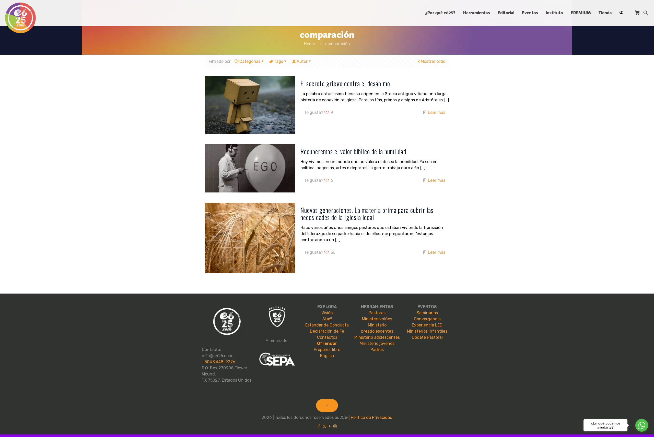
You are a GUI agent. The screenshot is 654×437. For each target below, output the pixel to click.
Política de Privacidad (371, 417)
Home (309, 43)
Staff (327, 319)
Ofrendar (327, 343)
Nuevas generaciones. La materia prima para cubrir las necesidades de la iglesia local (367, 213)
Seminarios (427, 312)
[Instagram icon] (335, 426)
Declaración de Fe (327, 331)
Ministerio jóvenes (377, 343)
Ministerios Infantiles (427, 331)
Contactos (327, 337)
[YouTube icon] (330, 426)
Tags (278, 61)
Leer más (436, 112)
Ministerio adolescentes (377, 337)
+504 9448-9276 (218, 361)
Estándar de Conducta (327, 325)
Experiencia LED (427, 325)
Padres (377, 349)
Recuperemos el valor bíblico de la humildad (353, 151)
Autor (302, 61)
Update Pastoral (427, 337)
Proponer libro (327, 349)
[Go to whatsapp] (641, 425)
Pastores (377, 312)
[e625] (20, 18)
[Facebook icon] (319, 426)
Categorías (249, 61)
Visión (327, 312)
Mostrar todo (433, 61)
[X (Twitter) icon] (324, 426)
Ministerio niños (377, 319)
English (327, 355)
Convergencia (427, 319)
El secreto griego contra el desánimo (345, 83)
